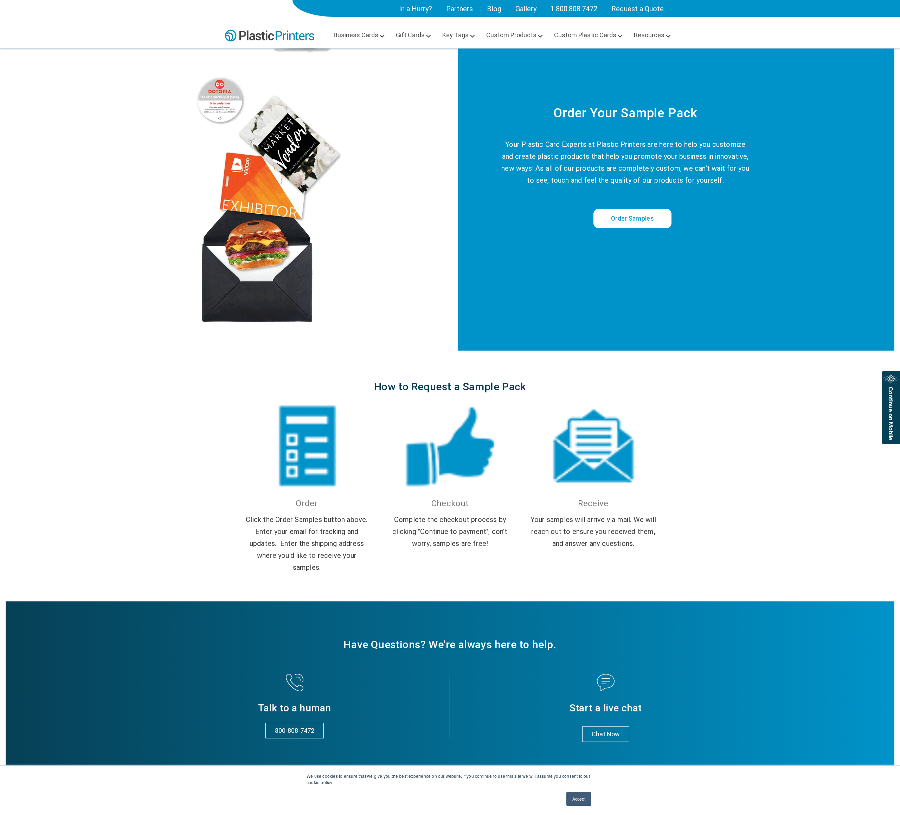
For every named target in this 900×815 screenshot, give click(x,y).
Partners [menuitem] (459, 9)
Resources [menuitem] (649, 35)
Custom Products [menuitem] (511, 35)
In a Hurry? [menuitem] (415, 9)
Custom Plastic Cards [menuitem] (585, 35)
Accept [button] (578, 799)
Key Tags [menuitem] (455, 35)
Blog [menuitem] (494, 9)
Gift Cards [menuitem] (410, 35)
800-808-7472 (294, 730)
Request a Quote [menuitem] (637, 9)
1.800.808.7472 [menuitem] (574, 9)
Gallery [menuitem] (525, 9)
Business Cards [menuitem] (356, 35)
